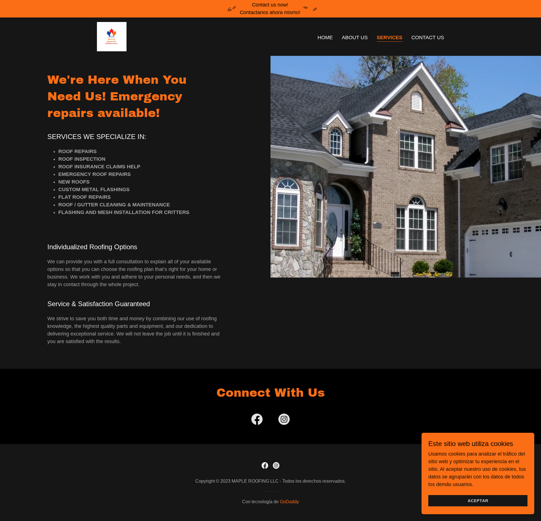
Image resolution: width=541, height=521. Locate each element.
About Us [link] (355, 37)
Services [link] (389, 37)
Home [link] (325, 37)
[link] (112, 36)
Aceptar (478, 500)
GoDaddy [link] (289, 501)
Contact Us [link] (427, 37)
